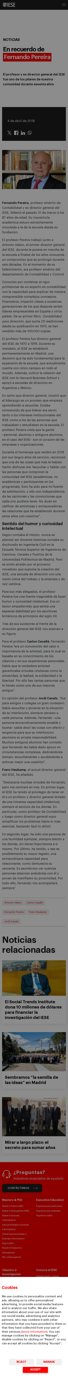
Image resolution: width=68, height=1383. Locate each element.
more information (34, 1331)
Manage (49, 1362)
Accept (35, 1369)
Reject (21, 1362)
